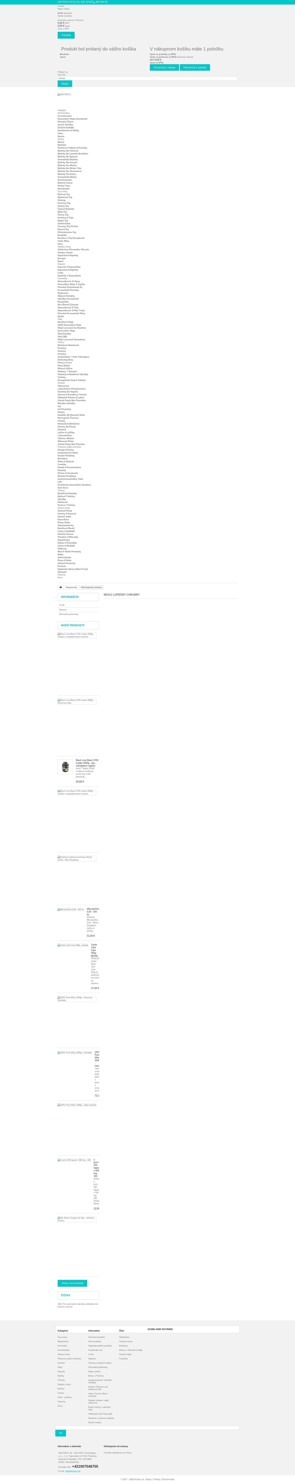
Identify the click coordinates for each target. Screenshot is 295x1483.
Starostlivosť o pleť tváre (71, 310)
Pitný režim (64, 365)
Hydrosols (63, 293)
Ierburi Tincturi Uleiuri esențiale (97, 1394)
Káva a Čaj (63, 229)
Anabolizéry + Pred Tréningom (73, 357)
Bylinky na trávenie (68, 150)
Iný (59, 406)
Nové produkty (73, 625)
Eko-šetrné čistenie (68, 304)
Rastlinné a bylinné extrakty (72, 148)
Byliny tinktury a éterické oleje (99, 1408)
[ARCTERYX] (74, 99)
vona (68, 1304)
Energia (62, 258)
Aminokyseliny (65, 359)
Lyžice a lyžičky (66, 432)
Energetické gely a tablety (72, 380)
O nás (62, 605)
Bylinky (61, 139)
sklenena (90, 1304)
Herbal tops (64, 185)
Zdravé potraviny (66, 563)
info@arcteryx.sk (72, 1471)
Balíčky (61, 1389)
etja (79, 1304)
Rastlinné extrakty (67, 493)
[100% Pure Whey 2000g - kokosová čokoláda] (77, 999)
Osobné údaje (125, 1354)
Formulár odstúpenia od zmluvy (118, 1453)
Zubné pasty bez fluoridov (72, 400)
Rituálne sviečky (66, 403)
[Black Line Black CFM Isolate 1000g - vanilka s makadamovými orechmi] (77, 635)
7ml (64, 1304)
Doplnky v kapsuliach (69, 275)
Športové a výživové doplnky (101, 1418)
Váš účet (62, 75)
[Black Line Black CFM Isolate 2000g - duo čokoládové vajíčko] (65, 767)
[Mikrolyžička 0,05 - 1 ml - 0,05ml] (71, 909)
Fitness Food (65, 362)
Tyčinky (62, 377)
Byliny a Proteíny (96, 1376)
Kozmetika (62, 278)
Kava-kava (63, 519)
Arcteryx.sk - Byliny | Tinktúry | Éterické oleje (154, 1479)
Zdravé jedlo (64, 516)
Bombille (62, 235)
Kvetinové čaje (65, 217)
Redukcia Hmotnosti (68, 345)
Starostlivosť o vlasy (69, 281)
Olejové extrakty (66, 296)
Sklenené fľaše (66, 441)
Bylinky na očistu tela (69, 168)
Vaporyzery (63, 386)
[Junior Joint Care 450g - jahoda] (73, 945)
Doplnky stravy (64, 247)
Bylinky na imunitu (67, 162)
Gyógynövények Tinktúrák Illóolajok (100, 1381)
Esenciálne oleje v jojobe (71, 284)
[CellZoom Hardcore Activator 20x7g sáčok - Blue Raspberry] (77, 859)
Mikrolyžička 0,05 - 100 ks (93, 912)
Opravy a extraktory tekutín (72, 394)
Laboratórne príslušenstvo (72, 388)
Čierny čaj (63, 214)
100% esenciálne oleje (69, 325)
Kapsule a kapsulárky (69, 267)
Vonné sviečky (65, 124)
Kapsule (61, 264)
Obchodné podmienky (69, 614)
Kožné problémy (66, 455)
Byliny (61, 142)
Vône (60, 133)
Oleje (60, 319)
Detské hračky (94, 1422)
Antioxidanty (64, 557)
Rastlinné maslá (66, 528)
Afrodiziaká (63, 188)
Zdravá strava (64, 508)
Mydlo (61, 316)
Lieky (60, 272)
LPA (60, 482)
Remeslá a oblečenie (69, 423)
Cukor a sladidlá (66, 545)
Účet (121, 1330)
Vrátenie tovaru (126, 1341)
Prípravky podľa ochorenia (69, 447)
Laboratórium (65, 435)
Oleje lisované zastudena (71, 339)
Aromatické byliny (67, 177)
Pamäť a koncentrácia (69, 467)
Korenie (62, 566)
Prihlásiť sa (63, 72)
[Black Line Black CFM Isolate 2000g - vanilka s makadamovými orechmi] (77, 792)
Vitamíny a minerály (68, 537)
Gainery (62, 351)
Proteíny (62, 348)
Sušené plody (65, 510)
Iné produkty (64, 409)
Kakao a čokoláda (67, 543)
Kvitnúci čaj (64, 203)
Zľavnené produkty (96, 1337)
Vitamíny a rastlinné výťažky (73, 374)
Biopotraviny (63, 1341)
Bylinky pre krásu (67, 174)
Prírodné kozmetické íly (70, 287)
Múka (60, 554)
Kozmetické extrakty (68, 290)
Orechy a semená (67, 513)
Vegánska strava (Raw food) (73, 569)
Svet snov (63, 487)
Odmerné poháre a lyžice (71, 397)
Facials (61, 421)
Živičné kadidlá (66, 127)
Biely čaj (62, 212)
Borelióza (62, 458)
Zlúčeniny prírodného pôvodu (73, 249)
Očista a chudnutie (68, 473)
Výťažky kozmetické (68, 299)
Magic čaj (63, 220)
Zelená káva (64, 223)
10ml (60, 1304)
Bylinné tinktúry (66, 496)
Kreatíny (62, 354)
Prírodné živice (65, 121)
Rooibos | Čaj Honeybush (71, 238)
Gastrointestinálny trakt (70, 479)
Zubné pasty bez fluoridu (71, 444)
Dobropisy (123, 1346)
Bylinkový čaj (65, 197)
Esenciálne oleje (66, 330)
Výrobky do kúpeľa (68, 391)
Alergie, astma (65, 252)
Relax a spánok (66, 461)
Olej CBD (62, 336)
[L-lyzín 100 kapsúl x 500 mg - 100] (74, 1160)
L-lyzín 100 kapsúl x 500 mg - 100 (97, 1167)
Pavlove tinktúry (66, 505)
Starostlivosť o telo (68, 307)
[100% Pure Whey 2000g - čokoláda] (75, 1052)
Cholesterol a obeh (68, 452)
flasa (83, 1304)
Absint (61, 412)
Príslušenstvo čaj (67, 232)
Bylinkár (62, 145)
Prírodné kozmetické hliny (71, 313)
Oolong (61, 200)
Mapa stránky (64, 9)
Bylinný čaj (64, 194)
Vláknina (62, 548)
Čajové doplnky (66, 209)
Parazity (62, 470)
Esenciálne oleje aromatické (72, 119)
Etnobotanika (65, 180)
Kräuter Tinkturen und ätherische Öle (98, 1388)
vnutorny (69, 1307)
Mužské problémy (67, 476)
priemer (61, 1307)
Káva (60, 244)
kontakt (61, 6)
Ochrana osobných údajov (100, 1363)
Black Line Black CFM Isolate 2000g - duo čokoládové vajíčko (87, 763)
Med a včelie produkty (69, 551)
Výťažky (62, 499)
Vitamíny (62, 575)
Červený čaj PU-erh (68, 226)
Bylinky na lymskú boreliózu (73, 153)
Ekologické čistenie (68, 418)
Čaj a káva (62, 191)
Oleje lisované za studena (72, 328)
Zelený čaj (63, 206)
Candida (62, 464)
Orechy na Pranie (67, 426)
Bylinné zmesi (65, 183)
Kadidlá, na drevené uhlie (71, 415)
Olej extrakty (64, 333)
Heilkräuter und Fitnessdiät (100, 1414)
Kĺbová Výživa (65, 368)
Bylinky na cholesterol (70, 171)
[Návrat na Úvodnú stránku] (61, 587)
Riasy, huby (64, 522)
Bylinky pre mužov (67, 165)
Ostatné (61, 383)
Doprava (63, 609)
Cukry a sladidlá (66, 531)
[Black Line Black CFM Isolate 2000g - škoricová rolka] (77, 702)
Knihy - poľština (65, 1397)
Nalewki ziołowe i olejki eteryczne (98, 1401)
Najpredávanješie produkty (100, 1346)
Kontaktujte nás (95, 1350)
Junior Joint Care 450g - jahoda (94, 950)
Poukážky (123, 1358)
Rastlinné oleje (66, 322)
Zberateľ (62, 572)
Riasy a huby (64, 560)
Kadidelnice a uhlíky (68, 130)
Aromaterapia (63, 113)
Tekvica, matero (66, 438)
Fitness (61, 342)
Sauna (61, 136)
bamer (74, 1304)
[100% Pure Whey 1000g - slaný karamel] (77, 1105)
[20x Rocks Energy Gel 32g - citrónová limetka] (77, 1219)
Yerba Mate (63, 241)
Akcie (60, 577)
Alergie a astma (66, 450)
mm (96, 1304)
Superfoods (64, 540)
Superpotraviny (66, 525)
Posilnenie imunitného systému (74, 485)
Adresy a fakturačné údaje (130, 1350)
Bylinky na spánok (67, 156)
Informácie (70, 597)
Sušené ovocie (65, 534)
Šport (60, 261)
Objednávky (124, 1337)
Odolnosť (63, 502)
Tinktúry (61, 490)
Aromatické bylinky (68, 159)
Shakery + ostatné (67, 371)
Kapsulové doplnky (68, 255)
